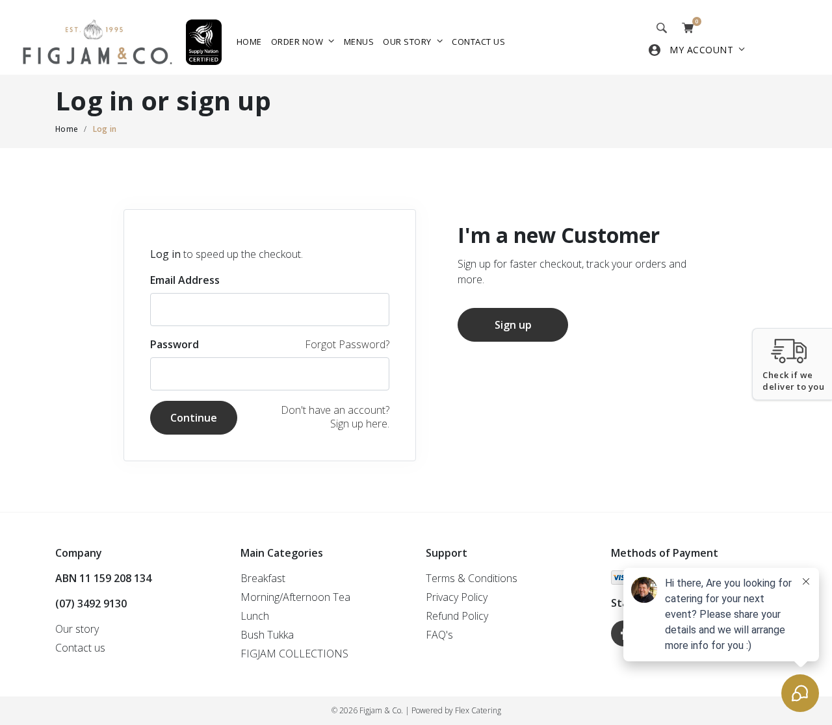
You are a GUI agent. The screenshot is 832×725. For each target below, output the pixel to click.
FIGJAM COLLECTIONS (294, 653)
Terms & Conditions (471, 578)
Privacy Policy (457, 597)
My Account (701, 50)
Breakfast (262, 578)
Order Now (297, 41)
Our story (407, 41)
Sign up (513, 325)
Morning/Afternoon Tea (295, 597)
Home (249, 41)
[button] (792, 364)
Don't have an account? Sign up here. (335, 417)
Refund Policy (457, 616)
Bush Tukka (267, 635)
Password (174, 344)
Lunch (254, 616)
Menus (359, 41)
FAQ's (439, 635)
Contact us (478, 41)
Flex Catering (478, 710)
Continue (193, 418)
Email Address (185, 280)
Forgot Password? (347, 344)
